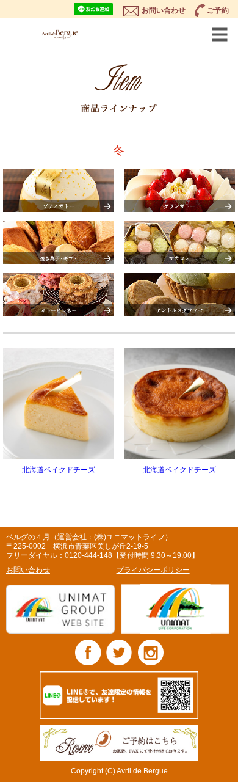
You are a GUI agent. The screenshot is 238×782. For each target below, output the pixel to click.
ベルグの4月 (76, 34)
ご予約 (218, 10)
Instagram (150, 652)
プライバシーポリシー (153, 570)
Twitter (119, 652)
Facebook (88, 652)
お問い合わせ (164, 10)
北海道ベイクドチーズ (58, 470)
